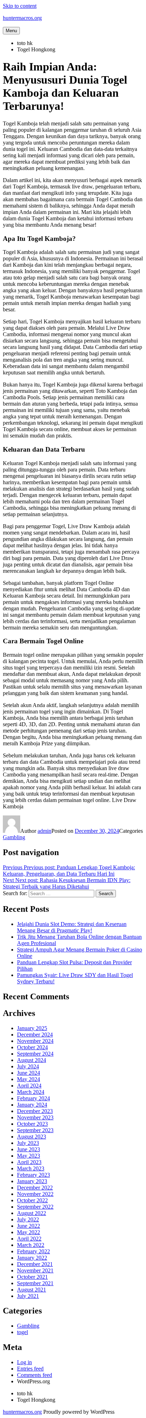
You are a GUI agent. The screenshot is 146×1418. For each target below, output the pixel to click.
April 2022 (29, 1239)
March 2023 (30, 1168)
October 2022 (32, 1200)
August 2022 (31, 1213)
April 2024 (29, 1086)
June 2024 (28, 1073)
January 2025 (32, 1028)
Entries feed (30, 1369)
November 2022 (35, 1194)
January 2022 (32, 1258)
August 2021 (31, 1290)
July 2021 (28, 1296)
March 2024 (30, 1092)
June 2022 (28, 1226)
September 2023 (35, 1130)
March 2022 (30, 1245)
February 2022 (33, 1251)
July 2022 (28, 1219)
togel (22, 1332)
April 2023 (29, 1162)
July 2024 (28, 1066)
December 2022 (35, 1188)
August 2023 (31, 1137)
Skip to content (19, 6)
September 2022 (35, 1207)
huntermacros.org (22, 18)
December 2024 (35, 1035)
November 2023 (35, 1117)
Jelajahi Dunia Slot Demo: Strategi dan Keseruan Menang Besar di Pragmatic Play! (72, 927)
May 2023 (28, 1156)
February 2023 (33, 1175)
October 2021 (32, 1277)
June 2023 (28, 1149)
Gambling (14, 837)
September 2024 (35, 1054)
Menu (11, 30)
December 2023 (35, 1111)
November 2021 (35, 1270)
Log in (24, 1362)
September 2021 (35, 1283)
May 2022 (28, 1232)
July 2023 (28, 1143)
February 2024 (33, 1098)
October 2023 (32, 1124)
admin (44, 831)
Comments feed (34, 1375)
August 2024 (31, 1060)
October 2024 (32, 1047)
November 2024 (35, 1041)
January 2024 (32, 1105)
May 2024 (28, 1079)
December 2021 (35, 1264)
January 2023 (32, 1181)
